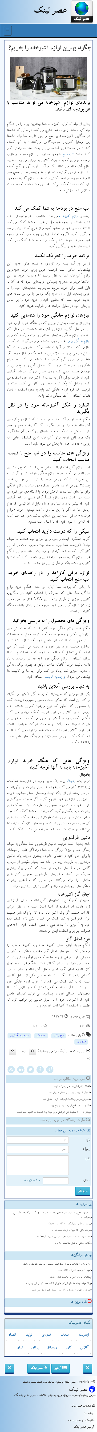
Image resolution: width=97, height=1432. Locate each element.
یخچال (71, 781)
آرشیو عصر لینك (83, 1427)
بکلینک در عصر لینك (81, 1421)
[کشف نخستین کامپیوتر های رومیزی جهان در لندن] (87, 1369)
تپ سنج (67, 155)
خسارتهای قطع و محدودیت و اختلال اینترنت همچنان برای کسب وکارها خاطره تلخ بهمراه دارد (52, 1215)
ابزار (20, 1348)
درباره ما (89, 1414)
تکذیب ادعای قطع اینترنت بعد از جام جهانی (69, 1105)
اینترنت (84, 1335)
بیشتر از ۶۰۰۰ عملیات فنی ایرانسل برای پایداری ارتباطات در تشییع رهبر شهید (53, 1112)
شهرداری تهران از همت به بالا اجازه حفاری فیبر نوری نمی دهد (61, 1290)
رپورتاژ (59, 1036)
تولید (29, 1335)
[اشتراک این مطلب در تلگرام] (49, 1070)
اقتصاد (12, 1335)
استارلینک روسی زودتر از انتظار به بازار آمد (69, 1092)
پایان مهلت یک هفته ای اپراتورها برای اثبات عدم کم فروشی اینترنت (58, 1283)
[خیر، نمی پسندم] (12, 1051)
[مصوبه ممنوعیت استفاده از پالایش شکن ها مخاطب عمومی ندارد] (9, 1369)
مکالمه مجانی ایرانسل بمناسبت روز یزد (73, 1243)
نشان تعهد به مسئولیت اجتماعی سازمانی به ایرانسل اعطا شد (63, 1237)
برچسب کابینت (54, 677)
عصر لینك (50, 12)
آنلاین (84, 1348)
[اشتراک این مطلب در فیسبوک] (40, 1070)
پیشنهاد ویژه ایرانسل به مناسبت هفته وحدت (70, 1277)
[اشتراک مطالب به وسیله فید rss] (11, 1070)
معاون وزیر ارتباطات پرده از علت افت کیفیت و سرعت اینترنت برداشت (57, 1264)
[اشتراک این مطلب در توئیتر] (30, 1070)
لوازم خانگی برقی (78, 341)
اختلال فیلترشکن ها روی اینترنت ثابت (72, 1086)
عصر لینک (37, 1368)
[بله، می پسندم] (32, 1051)
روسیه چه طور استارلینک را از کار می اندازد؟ (69, 1224)
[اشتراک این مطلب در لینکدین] (20, 1070)
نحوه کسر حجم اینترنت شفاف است (74, 1270)
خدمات (41, 1036)
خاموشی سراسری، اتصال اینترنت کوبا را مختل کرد (66, 1099)
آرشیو (58, 1368)
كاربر (68, 1348)
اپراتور (35, 1348)
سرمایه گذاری (19, 1036)
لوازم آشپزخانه (68, 216)
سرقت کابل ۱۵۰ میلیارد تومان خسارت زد (71, 1230)
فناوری (81, 1042)
